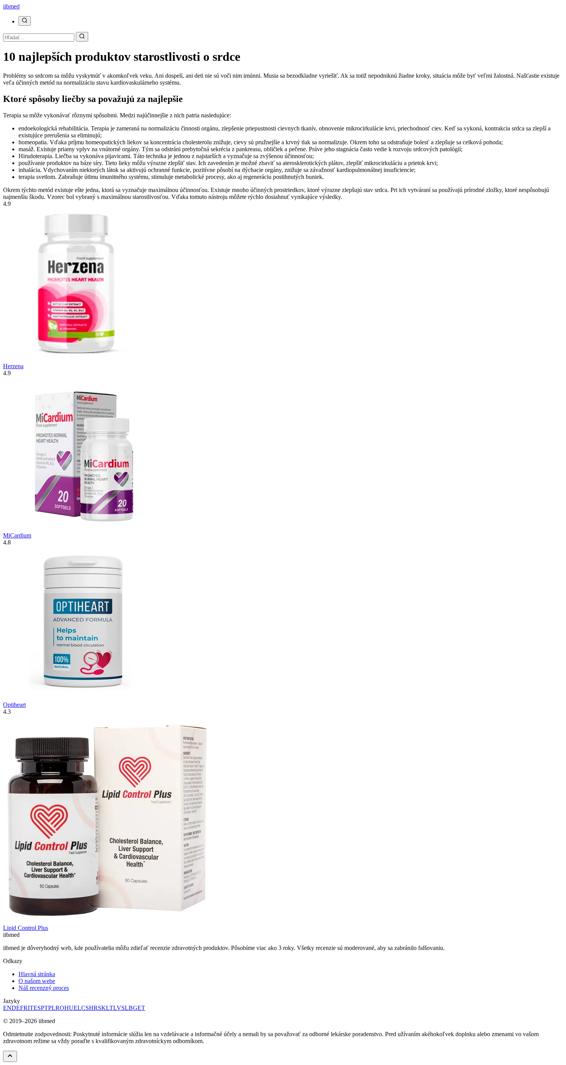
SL (125, 1008)
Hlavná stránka (36, 974)
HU (69, 1008)
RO (59, 1008)
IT (30, 1008)
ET (141, 1008)
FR (24, 1008)
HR (93, 1008)
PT (44, 1008)
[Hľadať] (24, 21)
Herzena (13, 366)
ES (37, 1008)
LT (109, 1008)
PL (51, 1008)
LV (117, 1008)
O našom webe (36, 981)
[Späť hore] (10, 1056)
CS (85, 1008)
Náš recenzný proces (43, 988)
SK (102, 1008)
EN (7, 1008)
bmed (11, 6)
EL (77, 1008)
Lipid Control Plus (25, 928)
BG (133, 1008)
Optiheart (14, 704)
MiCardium (17, 535)
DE (16, 1008)
